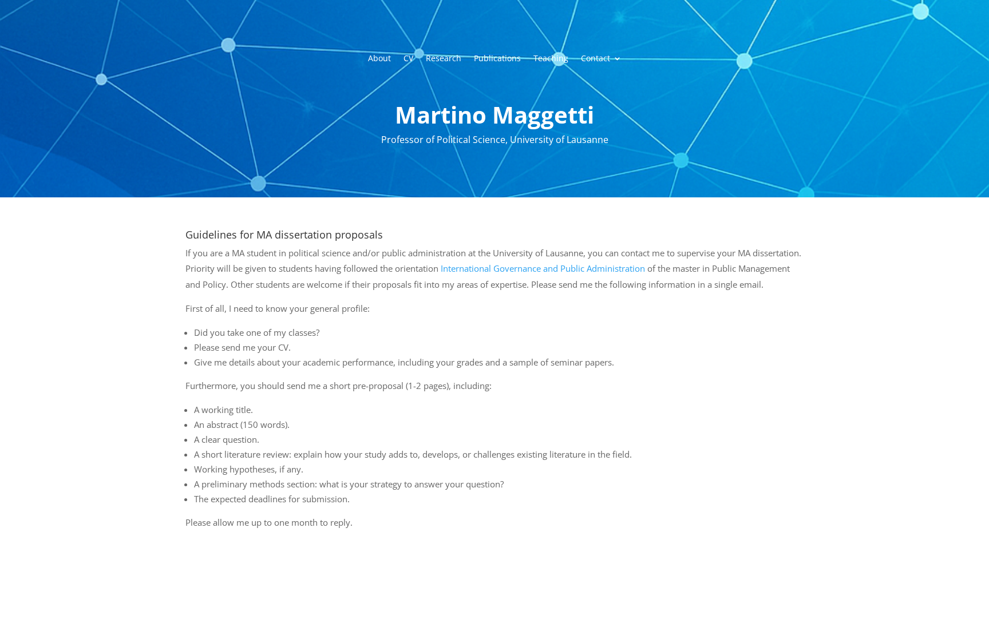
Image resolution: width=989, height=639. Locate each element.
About (379, 58)
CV (408, 58)
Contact (595, 58)
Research (443, 58)
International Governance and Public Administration (543, 268)
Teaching (550, 58)
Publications (497, 58)
